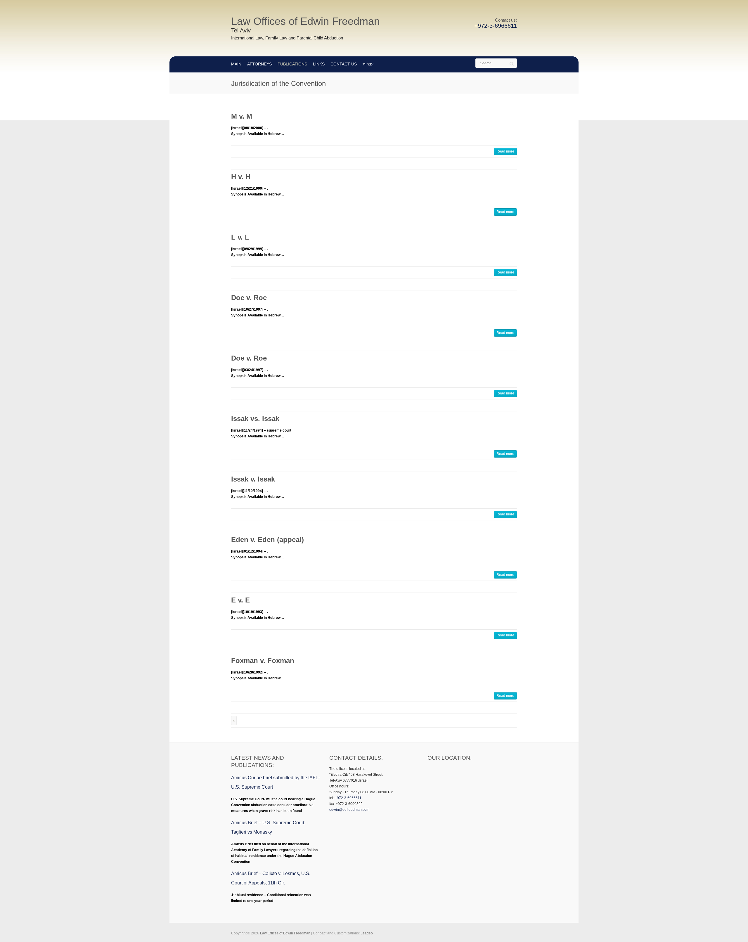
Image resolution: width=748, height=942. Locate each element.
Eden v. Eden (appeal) (267, 539)
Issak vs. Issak (255, 418)
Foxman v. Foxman (262, 660)
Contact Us (343, 64)
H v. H (240, 177)
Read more (505, 151)
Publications (292, 64)
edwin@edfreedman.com (349, 810)
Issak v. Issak (253, 479)
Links (319, 64)
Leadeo (367, 933)
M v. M (241, 116)
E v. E (240, 600)
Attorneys (259, 64)
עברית (368, 64)
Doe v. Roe (249, 298)
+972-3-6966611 (495, 26)
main (236, 64)
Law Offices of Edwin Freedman (305, 21)
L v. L (240, 237)
